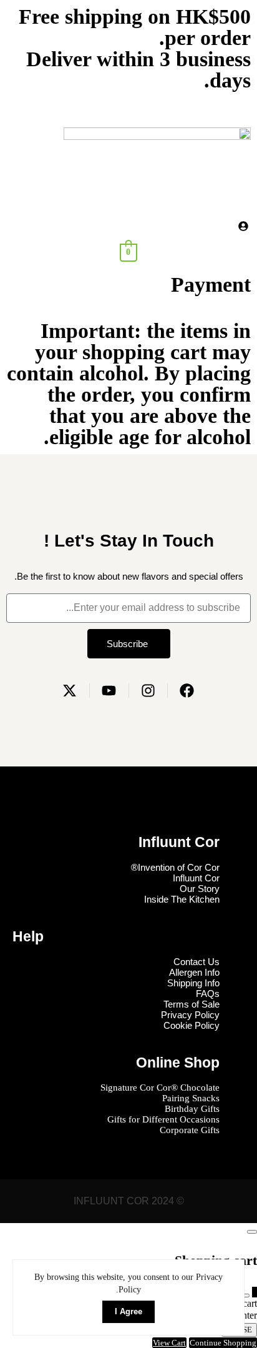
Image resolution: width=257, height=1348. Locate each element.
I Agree (128, 1311)
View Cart (169, 1342)
